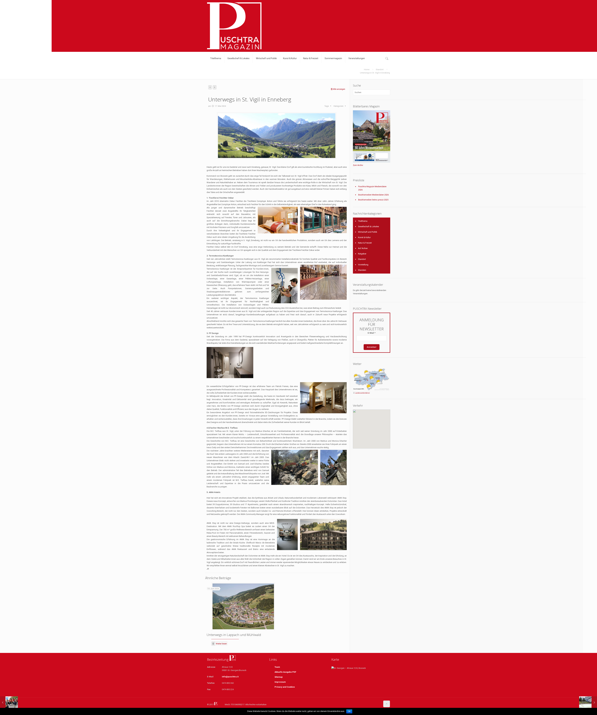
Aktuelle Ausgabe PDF (285, 672)
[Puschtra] (234, 26)
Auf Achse (363, 248)
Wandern (362, 270)
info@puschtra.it (230, 676)
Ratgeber (362, 254)
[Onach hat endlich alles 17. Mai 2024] (9, 702)
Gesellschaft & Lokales (368, 226)
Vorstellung (363, 264)
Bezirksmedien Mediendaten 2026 (373, 195)
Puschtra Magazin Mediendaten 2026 (372, 188)
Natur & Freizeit (365, 243)
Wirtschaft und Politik (367, 232)
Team (277, 667)
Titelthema (362, 221)
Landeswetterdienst (362, 393)
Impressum (280, 682)
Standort (380, 69)
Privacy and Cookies (285, 687)
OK (349, 711)
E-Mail (371, 333)
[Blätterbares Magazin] (371, 162)
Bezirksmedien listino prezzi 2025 (373, 200)
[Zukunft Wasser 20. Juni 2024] (588, 702)
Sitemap (279, 677)
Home (366, 69)
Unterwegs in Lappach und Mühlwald (234, 635)
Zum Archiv (358, 165)
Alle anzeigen (339, 89)
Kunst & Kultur (364, 237)
